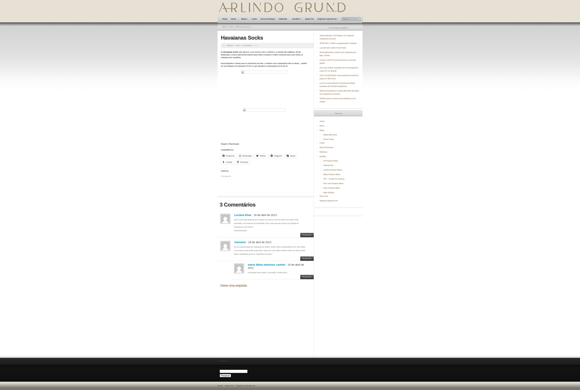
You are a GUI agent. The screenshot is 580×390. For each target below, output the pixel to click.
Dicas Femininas (268, 19)
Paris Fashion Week (331, 188)
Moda (245, 19)
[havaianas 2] (264, 123)
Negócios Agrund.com (327, 19)
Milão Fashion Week (331, 174)
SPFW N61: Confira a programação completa (338, 43)
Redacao (230, 45)
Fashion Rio (328, 165)
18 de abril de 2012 (265, 215)
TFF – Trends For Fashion (334, 179)
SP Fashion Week (330, 161)
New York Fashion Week (333, 183)
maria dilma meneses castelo (266, 264)
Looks (254, 19)
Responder (307, 235)
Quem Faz (309, 19)
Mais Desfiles (328, 193)
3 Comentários (247, 45)
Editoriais (283, 19)
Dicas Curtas (328, 139)
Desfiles (297, 19)
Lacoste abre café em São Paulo (333, 48)
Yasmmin (240, 242)
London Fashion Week (332, 170)
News (233, 19)
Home (224, 19)
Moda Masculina (330, 135)
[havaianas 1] (264, 88)
